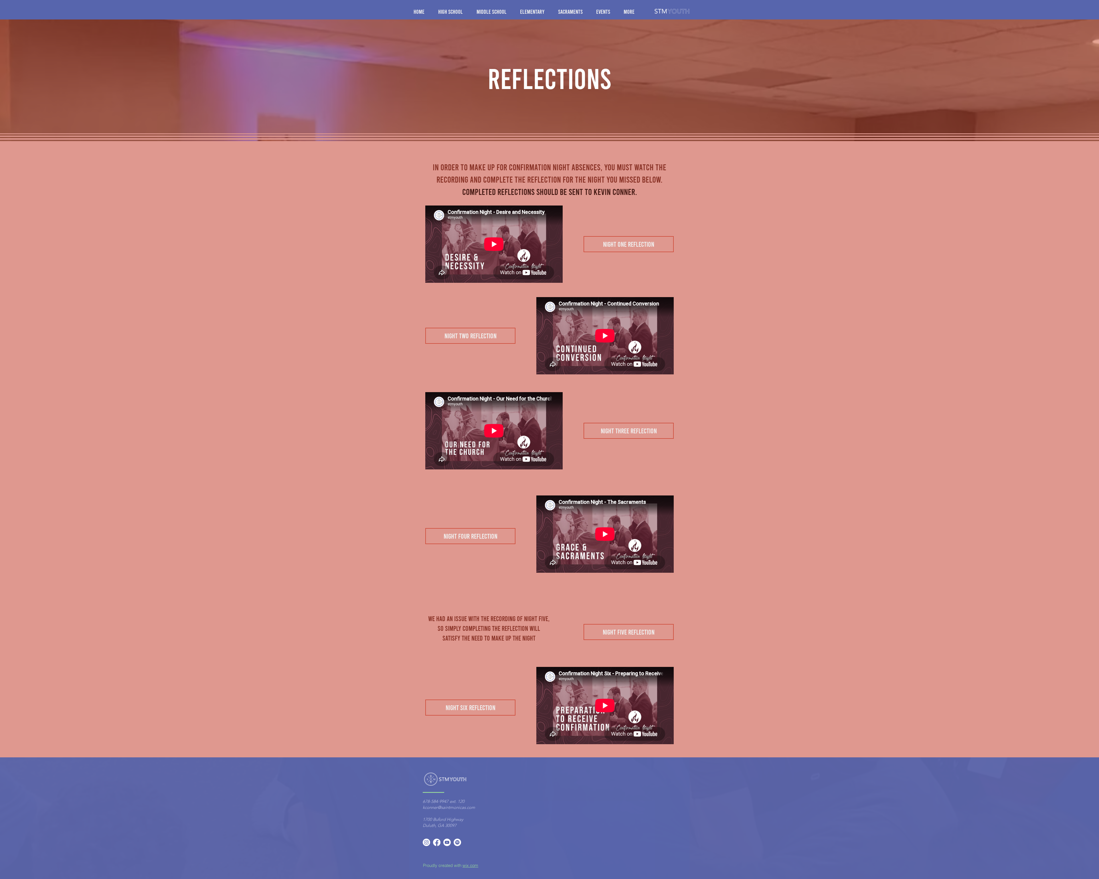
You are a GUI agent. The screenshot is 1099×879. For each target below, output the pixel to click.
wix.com (470, 865)
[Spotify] (457, 842)
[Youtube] (447, 842)
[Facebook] (436, 842)
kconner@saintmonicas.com (449, 807)
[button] (453, 11)
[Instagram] (426, 842)
